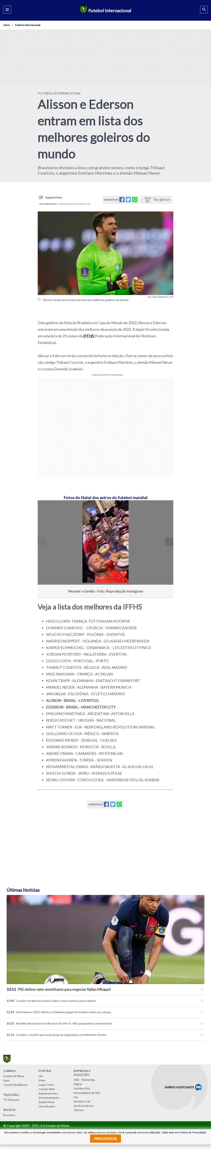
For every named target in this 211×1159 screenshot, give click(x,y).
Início (6, 25)
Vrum (42, 1080)
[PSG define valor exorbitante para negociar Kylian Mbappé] (105, 939)
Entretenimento (49, 1097)
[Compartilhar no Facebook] (121, 201)
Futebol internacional (27, 25)
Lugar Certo (46, 1084)
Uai (41, 1076)
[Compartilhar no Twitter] (128, 201)
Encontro (9, 1115)
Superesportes (48, 1093)
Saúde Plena (46, 1102)
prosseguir (105, 1139)
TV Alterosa (11, 1099)
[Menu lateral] (7, 9)
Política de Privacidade (192, 1132)
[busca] (204, 9)
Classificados (47, 1106)
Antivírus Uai (82, 1101)
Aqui (6, 1080)
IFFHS (88, 336)
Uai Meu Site (82, 1088)
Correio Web (47, 1089)
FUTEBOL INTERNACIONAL (59, 93)
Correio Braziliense (15, 1084)
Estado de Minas (14, 1076)
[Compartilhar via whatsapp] (134, 201)
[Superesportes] (83, 10)
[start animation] (47, 509)
